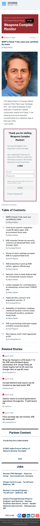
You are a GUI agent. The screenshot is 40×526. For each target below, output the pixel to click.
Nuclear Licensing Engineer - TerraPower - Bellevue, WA (16, 491)
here (26, 154)
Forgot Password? (15, 194)
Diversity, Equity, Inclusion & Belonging (25, 522)
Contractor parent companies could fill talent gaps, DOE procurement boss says (19, 229)
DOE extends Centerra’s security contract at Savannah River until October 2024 (20, 242)
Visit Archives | (9, 20)
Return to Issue (19, 20)
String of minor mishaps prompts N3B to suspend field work (20, 254)
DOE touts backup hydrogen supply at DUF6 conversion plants (21, 324)
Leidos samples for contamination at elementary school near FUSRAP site (21, 287)
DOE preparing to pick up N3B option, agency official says (19, 264)
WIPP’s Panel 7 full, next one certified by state (18, 218)
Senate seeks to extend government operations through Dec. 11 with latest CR (20, 401)
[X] (24, 515)
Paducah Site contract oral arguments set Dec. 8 (18, 298)
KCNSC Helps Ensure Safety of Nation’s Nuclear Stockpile (16, 449)
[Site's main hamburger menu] (4, 3)
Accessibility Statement (20, 524)
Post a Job (9, 515)
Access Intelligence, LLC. (9, 520)
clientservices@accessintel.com (24, 181)
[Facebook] (19, 515)
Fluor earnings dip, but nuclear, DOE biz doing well (19, 418)
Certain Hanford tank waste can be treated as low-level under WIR (18, 384)
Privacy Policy (35, 520)
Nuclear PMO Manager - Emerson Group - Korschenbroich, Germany (18, 474)
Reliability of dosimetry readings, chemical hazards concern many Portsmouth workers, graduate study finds (20, 312)
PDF (28, 21)
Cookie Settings (7, 522)
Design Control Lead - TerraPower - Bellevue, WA (19, 483)
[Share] (37, 515)
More (20, 459)
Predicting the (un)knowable (15, 440)
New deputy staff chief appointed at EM (21, 335)
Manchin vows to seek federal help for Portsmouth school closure (21, 275)
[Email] (33, 515)
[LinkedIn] (28, 515)
